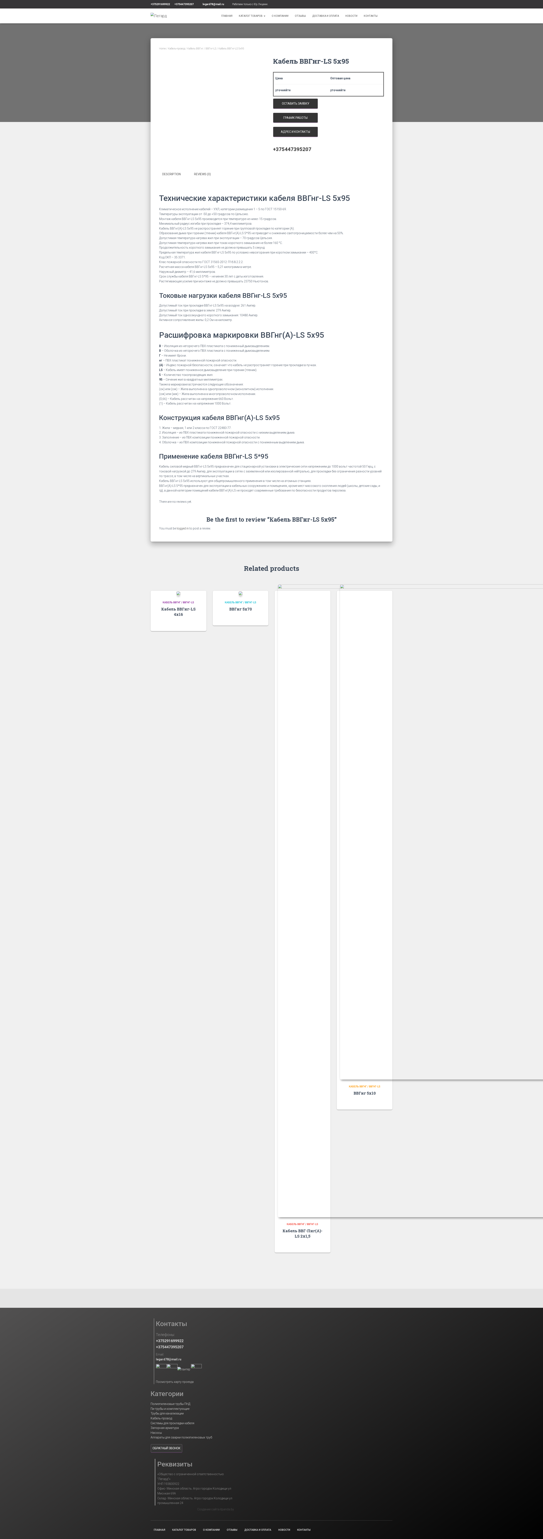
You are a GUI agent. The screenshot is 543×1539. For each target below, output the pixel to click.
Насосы (156, 1432)
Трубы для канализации (167, 1413)
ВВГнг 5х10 (365, 1093)
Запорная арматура (165, 1428)
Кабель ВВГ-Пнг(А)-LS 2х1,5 (302, 1233)
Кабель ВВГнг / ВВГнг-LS (201, 48)
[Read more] (198, 624)
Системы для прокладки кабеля (172, 1423)
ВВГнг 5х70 (240, 609)
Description (171, 174)
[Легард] (158, 16)
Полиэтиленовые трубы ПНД (170, 1404)
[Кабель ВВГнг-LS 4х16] (178, 593)
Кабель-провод (176, 48)
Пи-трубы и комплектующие (170, 1408)
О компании (280, 15)
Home (162, 48)
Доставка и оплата (325, 15)
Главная (226, 15)
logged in (183, 528)
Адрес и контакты (295, 131)
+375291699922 (160, 4)
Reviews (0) (202, 174)
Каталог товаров (251, 15)
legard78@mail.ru (213, 4)
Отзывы (300, 15)
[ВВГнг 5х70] (240, 593)
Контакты (371, 15)
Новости (351, 15)
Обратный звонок (167, 1448)
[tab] (174, 174)
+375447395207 (184, 4)
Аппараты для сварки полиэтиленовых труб (181, 1437)
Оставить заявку (295, 103)
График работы (295, 117)
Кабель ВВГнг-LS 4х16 (178, 611)
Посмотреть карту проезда (175, 1382)
